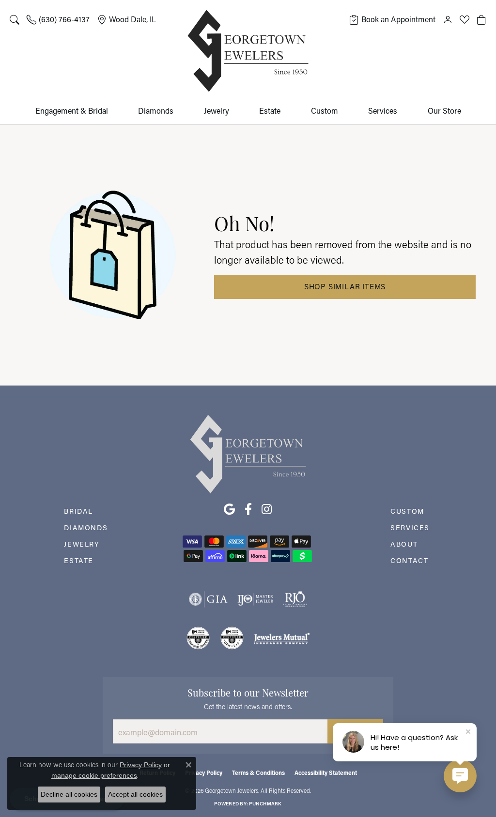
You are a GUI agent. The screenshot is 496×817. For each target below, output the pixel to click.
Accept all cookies (135, 794)
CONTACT (409, 560)
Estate (269, 110)
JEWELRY (81, 544)
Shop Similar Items (345, 286)
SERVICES (410, 527)
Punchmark (265, 804)
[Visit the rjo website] (295, 599)
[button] (14, 19)
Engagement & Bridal (71, 110)
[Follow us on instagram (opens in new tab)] (267, 509)
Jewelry (216, 110)
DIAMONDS (86, 527)
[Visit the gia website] (208, 599)
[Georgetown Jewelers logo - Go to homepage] (248, 51)
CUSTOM (407, 511)
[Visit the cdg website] (198, 638)
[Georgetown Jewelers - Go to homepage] (248, 453)
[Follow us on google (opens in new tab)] (229, 509)
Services (382, 110)
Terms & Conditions (258, 772)
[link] (58, 19)
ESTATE (78, 560)
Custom (324, 110)
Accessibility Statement (325, 772)
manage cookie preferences (94, 775)
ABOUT (404, 544)
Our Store (444, 110)
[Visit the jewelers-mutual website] (282, 638)
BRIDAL (78, 511)
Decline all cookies (69, 794)
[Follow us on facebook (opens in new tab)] (248, 509)
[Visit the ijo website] (255, 599)
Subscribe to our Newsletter (248, 691)
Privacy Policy (203, 772)
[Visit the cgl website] (232, 638)
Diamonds (155, 110)
